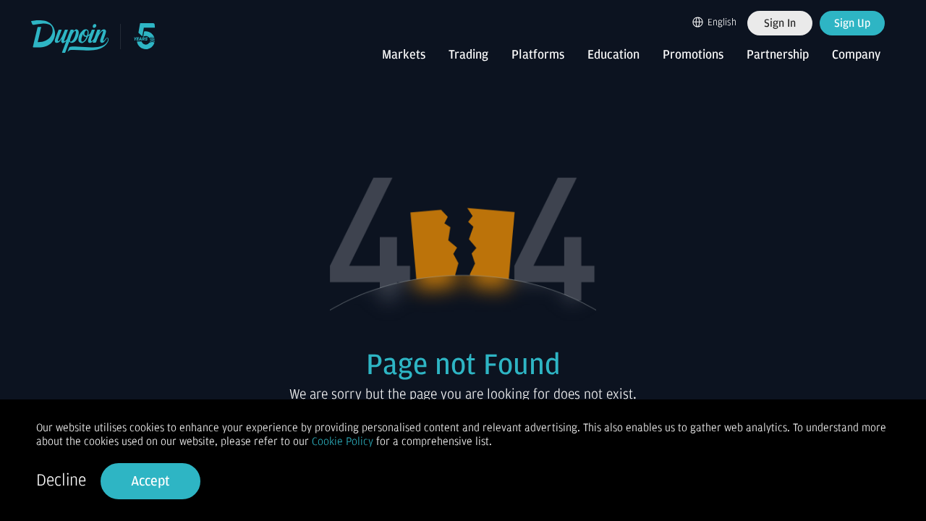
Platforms (537, 55)
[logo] (70, 36)
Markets (403, 55)
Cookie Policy (342, 441)
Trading (468, 55)
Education (613, 55)
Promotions (693, 55)
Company (856, 55)
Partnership (778, 55)
